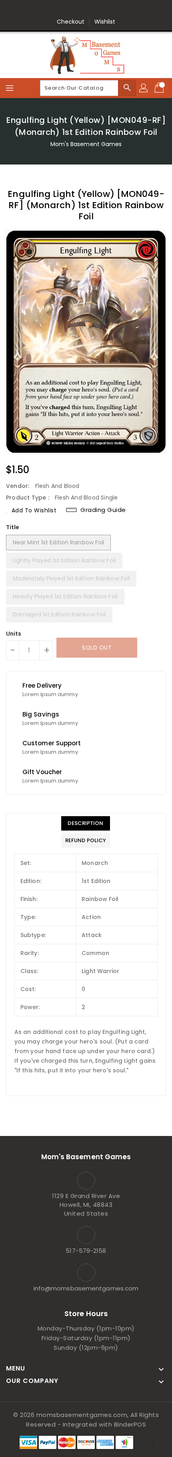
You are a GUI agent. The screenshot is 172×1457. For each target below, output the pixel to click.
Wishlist (105, 22)
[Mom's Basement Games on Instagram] (94, 9)
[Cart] (160, 88)
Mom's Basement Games (86, 144)
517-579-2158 (86, 1250)
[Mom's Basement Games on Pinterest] (78, 9)
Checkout (71, 22)
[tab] (85, 823)
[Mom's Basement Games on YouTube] (124, 9)
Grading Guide (103, 510)
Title (13, 527)
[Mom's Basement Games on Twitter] (63, 9)
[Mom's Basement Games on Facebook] (48, 9)
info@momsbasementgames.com (86, 1288)
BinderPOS (130, 1424)
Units (14, 633)
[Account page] (144, 88)
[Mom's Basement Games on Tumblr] (109, 9)
